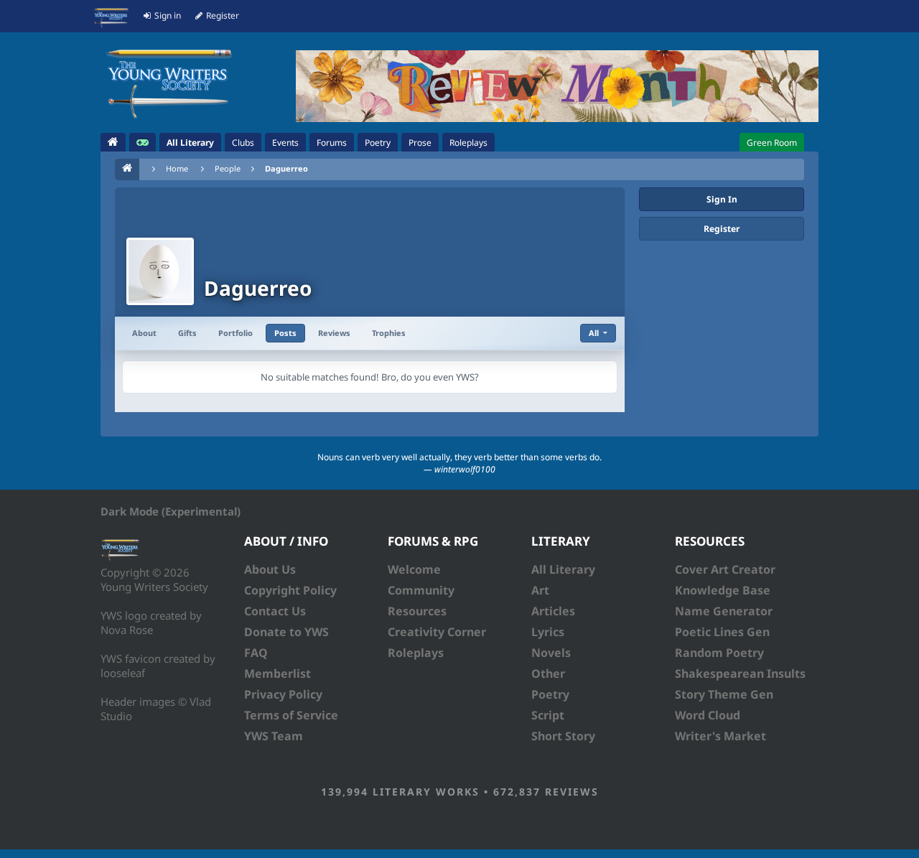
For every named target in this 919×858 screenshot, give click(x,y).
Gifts (187, 332)
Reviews (334, 332)
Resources (417, 611)
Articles (553, 611)
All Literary (563, 569)
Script (547, 715)
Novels (551, 653)
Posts (285, 332)
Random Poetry (719, 653)
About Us (270, 569)
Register (722, 229)
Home (177, 168)
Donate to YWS (286, 632)
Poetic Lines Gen (722, 632)
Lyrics (547, 632)
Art (540, 590)
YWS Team (273, 736)
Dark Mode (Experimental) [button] (171, 511)
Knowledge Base (722, 590)
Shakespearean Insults (740, 673)
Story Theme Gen (724, 694)
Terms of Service (291, 715)
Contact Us (275, 611)
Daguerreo (286, 168)
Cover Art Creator (725, 569)
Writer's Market (720, 736)
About (144, 332)
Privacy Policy (283, 694)
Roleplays (416, 653)
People (228, 168)
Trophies (389, 332)
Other (548, 673)
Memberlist (277, 673)
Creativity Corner (437, 632)
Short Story (563, 736)
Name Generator (724, 611)
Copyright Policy (290, 590)
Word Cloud (707, 715)
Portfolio (235, 332)
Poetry (550, 694)
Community (421, 590)
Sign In (721, 199)
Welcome (414, 569)
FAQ (256, 653)
